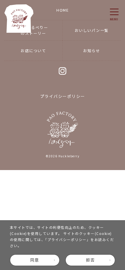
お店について (33, 50)
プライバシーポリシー (67, 239)
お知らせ (91, 50)
